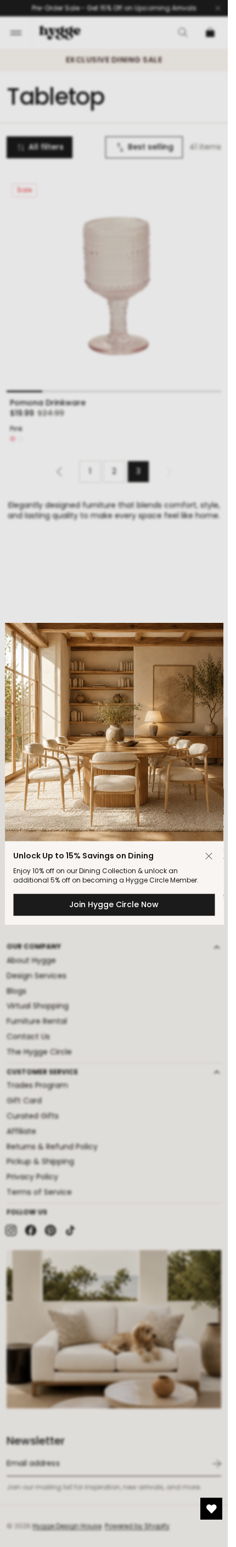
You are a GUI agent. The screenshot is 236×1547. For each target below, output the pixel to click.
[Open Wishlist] (211, 1509)
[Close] (209, 856)
